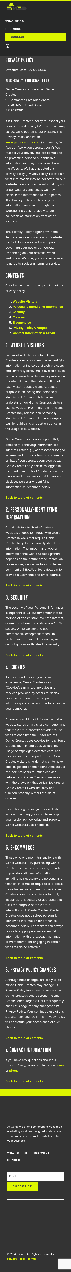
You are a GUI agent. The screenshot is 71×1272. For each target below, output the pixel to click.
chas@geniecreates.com (32, 1232)
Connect (14, 1160)
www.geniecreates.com (22, 142)
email (61, 1065)
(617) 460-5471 (27, 1236)
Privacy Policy (16, 1259)
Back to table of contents (24, 497)
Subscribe (22, 1186)
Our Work (41, 1153)
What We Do (17, 1153)
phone (14, 1070)
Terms (32, 1259)
